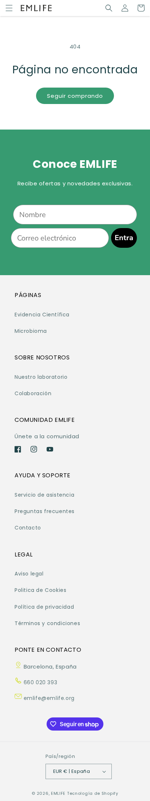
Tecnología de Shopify (92, 793)
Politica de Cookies (40, 590)
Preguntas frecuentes (45, 511)
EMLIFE (58, 793)
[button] (9, 8)
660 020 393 (39, 682)
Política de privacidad (44, 607)
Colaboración (33, 393)
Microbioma (31, 331)
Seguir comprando (75, 96)
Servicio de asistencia (44, 494)
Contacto (28, 527)
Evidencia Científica (42, 314)
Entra (124, 238)
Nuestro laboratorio (41, 377)
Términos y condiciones (47, 623)
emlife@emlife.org (48, 698)
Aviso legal (29, 573)
